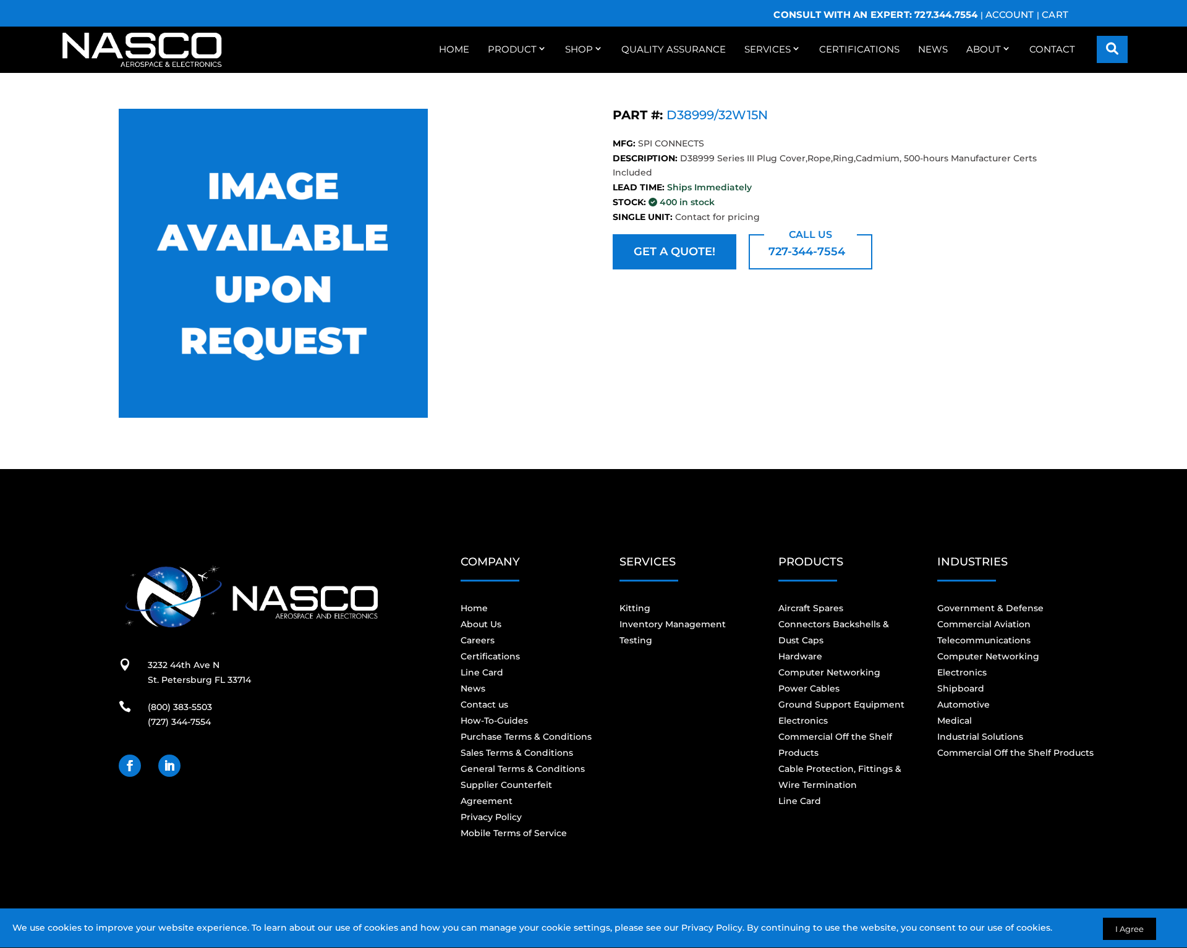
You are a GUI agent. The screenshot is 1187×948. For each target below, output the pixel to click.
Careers (478, 640)
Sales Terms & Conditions (517, 752)
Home (454, 49)
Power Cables (809, 688)
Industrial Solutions (980, 736)
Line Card (482, 672)
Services (767, 49)
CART (1055, 14)
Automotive (963, 704)
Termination (829, 784)
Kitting (634, 608)
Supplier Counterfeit (506, 784)
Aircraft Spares (810, 608)
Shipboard (960, 688)
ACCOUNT (1009, 14)
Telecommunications (984, 640)
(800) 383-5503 (180, 707)
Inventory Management (672, 624)
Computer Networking (829, 672)
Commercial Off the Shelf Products (1015, 752)
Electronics (803, 720)
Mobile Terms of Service (514, 833)
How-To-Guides (494, 720)
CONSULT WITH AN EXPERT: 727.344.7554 (875, 14)
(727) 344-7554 (179, 721)
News (933, 49)
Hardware (800, 656)
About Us (481, 624)
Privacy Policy (711, 927)
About (983, 49)
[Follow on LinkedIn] (169, 766)
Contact (1052, 49)
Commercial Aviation (984, 624)
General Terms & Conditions (523, 768)
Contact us (484, 704)
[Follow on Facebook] (130, 766)
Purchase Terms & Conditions (526, 736)
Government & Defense (990, 608)
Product (512, 49)
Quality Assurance (673, 49)
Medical (954, 720)
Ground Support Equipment (841, 704)
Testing (635, 640)
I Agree (1129, 929)
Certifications (859, 49)
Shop (579, 49)
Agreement (487, 800)
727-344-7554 (806, 251)
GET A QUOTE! (674, 251)
